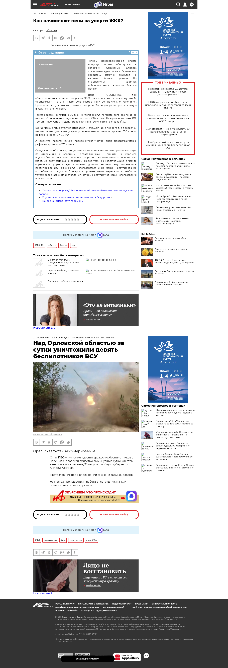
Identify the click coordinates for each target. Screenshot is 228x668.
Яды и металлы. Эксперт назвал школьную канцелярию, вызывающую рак (172, 221)
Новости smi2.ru (44, 327)
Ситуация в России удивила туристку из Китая (174, 272)
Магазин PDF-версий (113, 607)
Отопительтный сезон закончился (65, 281)
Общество (51, 30)
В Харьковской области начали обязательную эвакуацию (171, 283)
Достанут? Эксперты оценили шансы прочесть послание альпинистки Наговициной (175, 166)
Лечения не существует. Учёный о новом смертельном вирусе (173, 208)
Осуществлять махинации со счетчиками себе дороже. (76, 197)
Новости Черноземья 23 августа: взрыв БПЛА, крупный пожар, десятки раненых (168, 92)
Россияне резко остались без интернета (170, 239)
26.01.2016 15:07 (40, 13)
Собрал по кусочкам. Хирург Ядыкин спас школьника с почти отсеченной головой (175, 468)
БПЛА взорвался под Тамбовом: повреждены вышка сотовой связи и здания (168, 105)
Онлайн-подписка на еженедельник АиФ (77, 607)
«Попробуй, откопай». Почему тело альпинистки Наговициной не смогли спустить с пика (174, 435)
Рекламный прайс (64, 604)
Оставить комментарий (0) (114, 219)
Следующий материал (87, 659)
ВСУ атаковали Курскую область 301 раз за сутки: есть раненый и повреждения (168, 132)
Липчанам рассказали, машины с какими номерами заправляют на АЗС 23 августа (168, 118)
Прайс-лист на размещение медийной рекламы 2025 (159, 607)
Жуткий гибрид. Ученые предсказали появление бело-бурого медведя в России (175, 413)
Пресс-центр (141, 604)
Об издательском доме (164, 604)
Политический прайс (66, 611)
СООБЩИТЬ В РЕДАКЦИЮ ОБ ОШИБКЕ (99, 611)
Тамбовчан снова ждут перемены (62, 200)
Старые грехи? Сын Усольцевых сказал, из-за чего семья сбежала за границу (174, 424)
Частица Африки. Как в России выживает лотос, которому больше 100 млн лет (174, 457)
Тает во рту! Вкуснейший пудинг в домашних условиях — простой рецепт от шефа (173, 177)
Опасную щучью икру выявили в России (171, 250)
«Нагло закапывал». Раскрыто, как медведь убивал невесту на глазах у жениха (174, 188)
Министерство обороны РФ (47, 434)
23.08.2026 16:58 (41, 337)
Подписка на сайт (121, 604)
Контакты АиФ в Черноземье (93, 604)
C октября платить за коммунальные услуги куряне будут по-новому (63, 262)
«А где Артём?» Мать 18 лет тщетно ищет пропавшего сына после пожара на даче (174, 199)
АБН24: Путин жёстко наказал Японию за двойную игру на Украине (174, 261)
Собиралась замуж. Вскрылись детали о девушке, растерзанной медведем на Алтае (173, 446)
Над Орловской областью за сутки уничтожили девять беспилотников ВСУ (168, 145)
